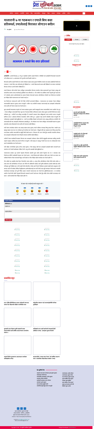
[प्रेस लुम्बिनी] (5, 29)
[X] (89, 6)
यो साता (76, 40)
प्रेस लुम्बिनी (9, 29)
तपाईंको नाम (7, 206)
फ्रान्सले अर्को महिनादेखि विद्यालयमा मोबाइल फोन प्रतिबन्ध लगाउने (81, 113)
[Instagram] (25, 408)
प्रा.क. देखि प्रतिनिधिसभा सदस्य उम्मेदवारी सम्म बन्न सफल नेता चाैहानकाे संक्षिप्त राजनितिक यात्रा (16, 304)
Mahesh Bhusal (72, 427)
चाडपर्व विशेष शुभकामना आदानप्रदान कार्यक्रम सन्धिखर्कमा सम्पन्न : (15, 358)
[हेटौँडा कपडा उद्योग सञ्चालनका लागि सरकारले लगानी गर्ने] (68, 157)
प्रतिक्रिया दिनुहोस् (8, 220)
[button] (84, 13)
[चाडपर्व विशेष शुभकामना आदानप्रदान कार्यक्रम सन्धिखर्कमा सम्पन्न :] (17, 345)
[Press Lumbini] (47, 5)
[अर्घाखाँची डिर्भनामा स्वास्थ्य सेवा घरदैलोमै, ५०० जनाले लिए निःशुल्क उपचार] (68, 125)
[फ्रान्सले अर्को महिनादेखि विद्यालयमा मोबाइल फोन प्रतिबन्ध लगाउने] (68, 114)
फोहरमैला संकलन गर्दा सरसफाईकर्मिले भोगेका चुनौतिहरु (44, 304)
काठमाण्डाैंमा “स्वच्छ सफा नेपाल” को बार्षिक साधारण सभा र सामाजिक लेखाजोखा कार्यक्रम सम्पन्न (46, 358)
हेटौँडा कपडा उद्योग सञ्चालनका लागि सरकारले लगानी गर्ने (81, 157)
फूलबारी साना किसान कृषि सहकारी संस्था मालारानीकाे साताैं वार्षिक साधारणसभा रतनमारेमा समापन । (16, 331)
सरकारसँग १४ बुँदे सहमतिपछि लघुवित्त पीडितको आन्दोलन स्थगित (82, 146)
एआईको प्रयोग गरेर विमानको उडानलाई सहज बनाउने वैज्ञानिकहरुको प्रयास (80, 135)
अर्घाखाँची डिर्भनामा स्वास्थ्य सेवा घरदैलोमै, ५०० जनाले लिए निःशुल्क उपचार (81, 124)
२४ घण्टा (68, 40)
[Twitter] (21, 408)
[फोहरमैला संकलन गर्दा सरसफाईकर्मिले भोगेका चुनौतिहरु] (46, 291)
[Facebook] (86, 6)
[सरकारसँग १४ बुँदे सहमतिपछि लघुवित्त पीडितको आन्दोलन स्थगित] (68, 146)
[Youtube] (91, 6)
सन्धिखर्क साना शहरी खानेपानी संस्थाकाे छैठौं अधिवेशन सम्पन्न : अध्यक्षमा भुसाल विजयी (44, 330)
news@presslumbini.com (24, 419)
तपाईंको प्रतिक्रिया (8, 211)
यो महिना (85, 40)
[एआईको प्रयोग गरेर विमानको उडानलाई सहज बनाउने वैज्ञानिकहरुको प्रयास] (68, 136)
